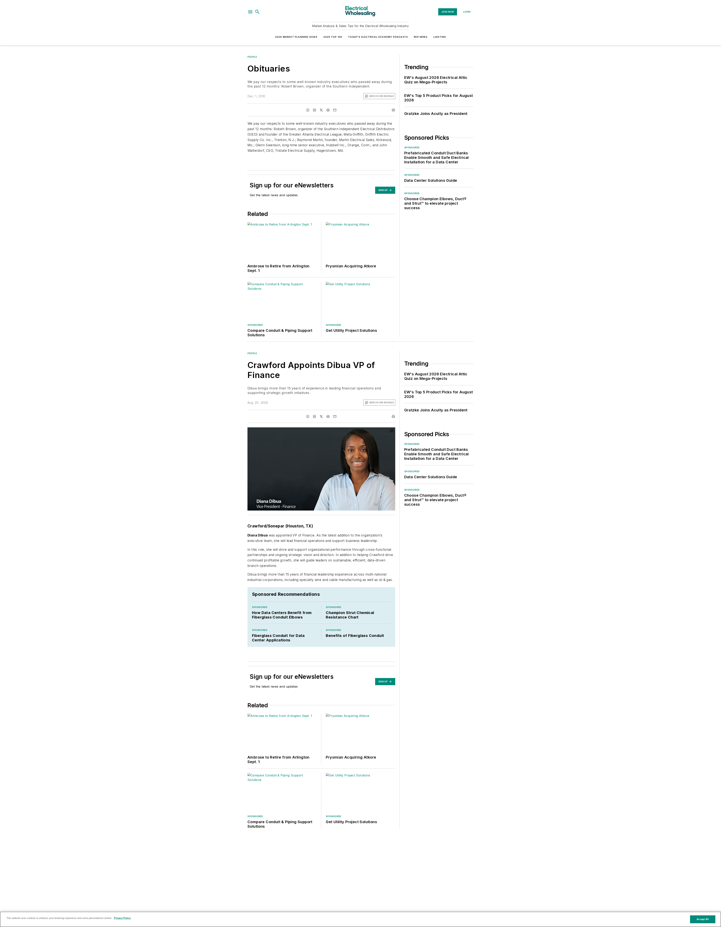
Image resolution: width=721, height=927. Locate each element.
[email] (335, 110)
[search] (257, 12)
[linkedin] (314, 110)
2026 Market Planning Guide (296, 36)
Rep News (420, 36)
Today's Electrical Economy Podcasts (378, 36)
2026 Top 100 (332, 36)
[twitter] (321, 110)
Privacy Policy (122, 918)
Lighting (439, 36)
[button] (250, 12)
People (252, 56)
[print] (393, 110)
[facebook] (308, 110)
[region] (360, 919)
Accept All (703, 919)
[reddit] (328, 110)
